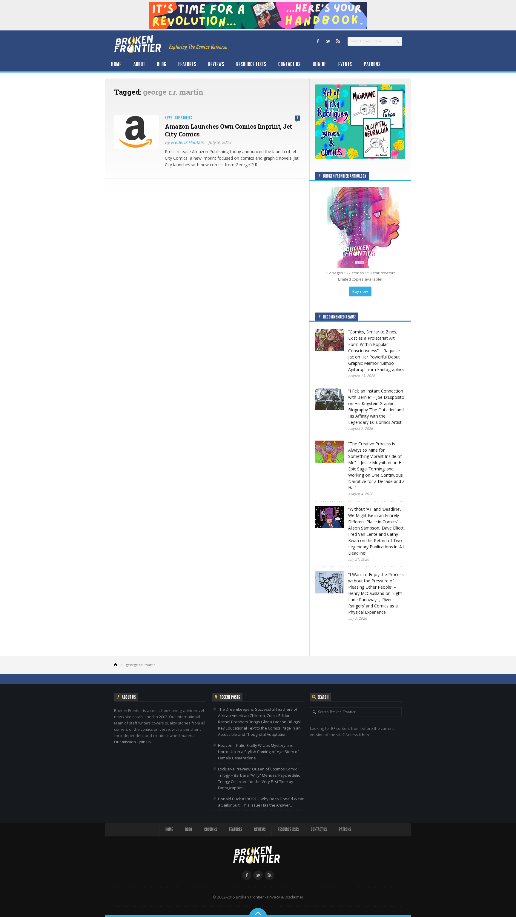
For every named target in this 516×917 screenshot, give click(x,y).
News (169, 118)
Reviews (216, 64)
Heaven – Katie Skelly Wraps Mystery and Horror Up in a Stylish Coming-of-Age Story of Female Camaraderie (258, 752)
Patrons (372, 64)
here (366, 734)
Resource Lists (251, 64)
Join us (145, 741)
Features (187, 64)
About (139, 64)
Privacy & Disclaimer (285, 897)
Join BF (319, 64)
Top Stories (183, 118)
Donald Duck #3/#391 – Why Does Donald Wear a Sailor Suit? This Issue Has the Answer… (261, 802)
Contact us (289, 64)
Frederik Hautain (187, 142)
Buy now (360, 291)
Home (116, 64)
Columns (210, 829)
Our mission (125, 741)
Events (345, 64)
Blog (161, 64)
